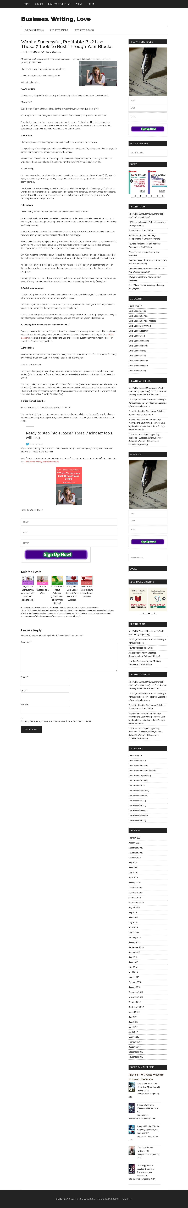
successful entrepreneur (55, 616)
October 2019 (135, 897)
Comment (26, 642)
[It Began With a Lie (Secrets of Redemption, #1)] (133, 1108)
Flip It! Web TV (135, 306)
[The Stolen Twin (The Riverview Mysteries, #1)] (133, 1087)
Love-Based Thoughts (138, 365)
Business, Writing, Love (56, 18)
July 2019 (133, 912)
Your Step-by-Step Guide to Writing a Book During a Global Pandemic (147, 426)
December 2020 (136, 848)
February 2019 (135, 937)
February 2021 (135, 838)
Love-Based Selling (137, 356)
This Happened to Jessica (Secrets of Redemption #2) (145, 1169)
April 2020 (133, 877)
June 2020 (133, 867)
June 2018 (133, 962)
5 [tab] (157, 196)
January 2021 (135, 843)
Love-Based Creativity (138, 331)
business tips (34, 613)
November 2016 (136, 1057)
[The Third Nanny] (133, 1151)
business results (99, 610)
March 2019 (134, 932)
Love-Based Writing (137, 370)
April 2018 (133, 972)
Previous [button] (132, 181)
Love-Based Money (73, 608)
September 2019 (136, 902)
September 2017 (136, 1007)
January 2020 (135, 882)
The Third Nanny (145, 1147)
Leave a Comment (53, 52)
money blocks (65, 613)
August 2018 (134, 952)
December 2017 (136, 992)
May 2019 (133, 922)
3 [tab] (146, 196)
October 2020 (135, 858)
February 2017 (135, 1042)
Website (24, 704)
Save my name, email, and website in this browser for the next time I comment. (56, 721)
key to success (46, 613)
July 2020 (133, 863)
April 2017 (133, 1032)
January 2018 (135, 987)
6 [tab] (162, 196)
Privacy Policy (126, 1199)
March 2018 (134, 977)
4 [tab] (151, 196)
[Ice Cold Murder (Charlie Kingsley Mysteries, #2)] (133, 1130)
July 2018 (133, 957)
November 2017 (136, 997)
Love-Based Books (137, 311)
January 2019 (135, 942)
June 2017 (133, 1022)
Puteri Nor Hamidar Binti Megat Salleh (145, 411)
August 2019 (134, 907)
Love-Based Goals (137, 336)
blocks (34, 610)
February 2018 (135, 982)
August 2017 (134, 1012)
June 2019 (133, 917)
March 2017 (134, 1037)
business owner (85, 610)
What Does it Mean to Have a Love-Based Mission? (86, 591)
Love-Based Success (90, 608)
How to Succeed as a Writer (141, 230)
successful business (36, 616)
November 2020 (136, 853)
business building (52, 610)
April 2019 (133, 927)
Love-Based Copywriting (140, 326)
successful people (73, 616)
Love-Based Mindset (57, 608)
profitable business (79, 613)
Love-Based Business (39, 608)
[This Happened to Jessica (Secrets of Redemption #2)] (133, 1169)
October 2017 (135, 1002)
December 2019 (136, 887)
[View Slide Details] (138, 182)
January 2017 (135, 1047)
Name (24, 677)
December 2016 (136, 1052)
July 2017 (133, 1017)
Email (24, 691)
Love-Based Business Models (142, 321)
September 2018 (136, 947)
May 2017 (133, 1027)
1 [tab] (135, 196)
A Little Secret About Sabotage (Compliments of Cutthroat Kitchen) (57, 594)
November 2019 (136, 892)
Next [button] (164, 181)
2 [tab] (140, 196)
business (41, 610)
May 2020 (133, 872)
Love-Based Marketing (139, 341)
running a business (95, 613)
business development (69, 610)
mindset (55, 613)
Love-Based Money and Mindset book (41, 462)
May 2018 (133, 967)
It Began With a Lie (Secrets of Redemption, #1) (148, 1108)
